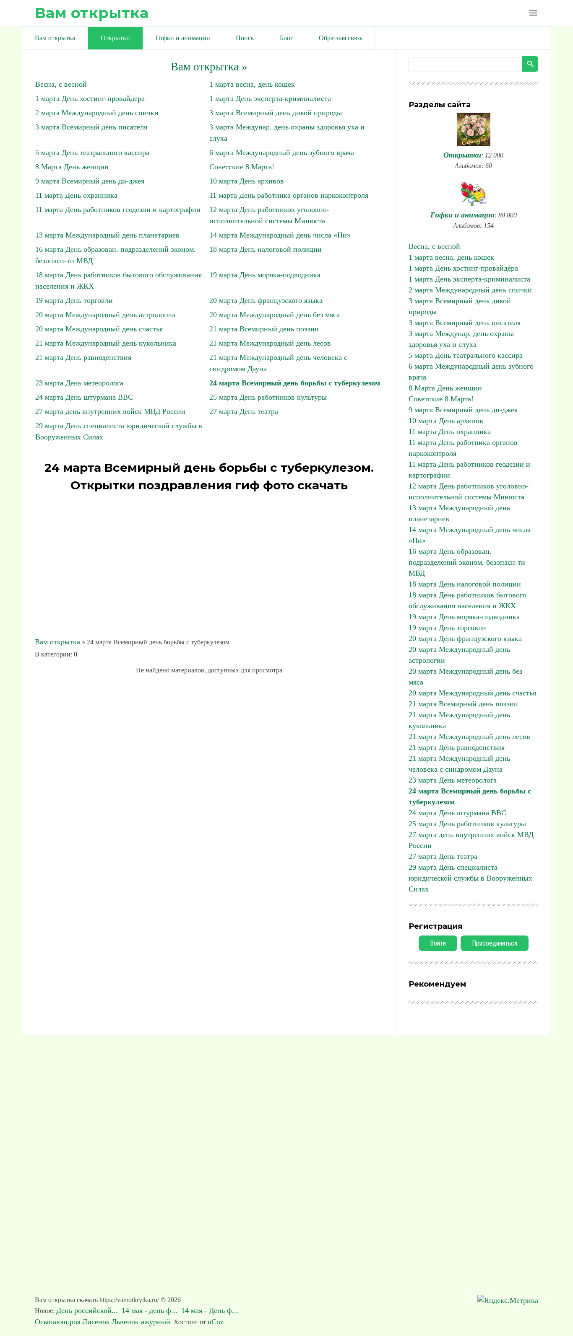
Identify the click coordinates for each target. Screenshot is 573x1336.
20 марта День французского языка (266, 300)
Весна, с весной (61, 84)
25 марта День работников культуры (268, 397)
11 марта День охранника (76, 195)
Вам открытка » (209, 66)
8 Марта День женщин (72, 167)
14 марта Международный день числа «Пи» (280, 235)
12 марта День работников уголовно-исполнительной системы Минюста (469, 491)
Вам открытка (91, 13)
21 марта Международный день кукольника (105, 343)
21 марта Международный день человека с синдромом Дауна (459, 763)
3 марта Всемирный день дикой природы (275, 113)
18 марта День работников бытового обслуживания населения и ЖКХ (467, 600)
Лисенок (96, 1322)
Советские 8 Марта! (241, 167)
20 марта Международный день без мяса (274, 314)
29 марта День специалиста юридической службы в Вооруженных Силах (470, 878)
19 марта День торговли (74, 300)
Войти (438, 943)
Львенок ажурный (141, 1322)
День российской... (88, 1310)
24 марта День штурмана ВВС (84, 397)
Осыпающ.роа (58, 1322)
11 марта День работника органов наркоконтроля (288, 195)
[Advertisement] (208, 564)
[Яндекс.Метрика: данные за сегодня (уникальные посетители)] (507, 1300)
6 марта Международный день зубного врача (281, 152)
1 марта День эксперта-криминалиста (270, 98)
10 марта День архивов (246, 181)
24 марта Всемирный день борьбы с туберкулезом (294, 383)
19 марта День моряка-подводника (264, 275)
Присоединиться (494, 943)
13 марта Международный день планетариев (107, 235)
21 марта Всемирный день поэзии (264, 329)
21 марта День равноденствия (83, 357)
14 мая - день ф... (151, 1310)
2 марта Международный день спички (97, 113)
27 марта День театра (243, 411)
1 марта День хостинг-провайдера (90, 98)
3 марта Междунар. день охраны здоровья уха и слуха (461, 339)
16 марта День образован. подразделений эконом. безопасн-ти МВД (467, 562)
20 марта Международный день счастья (99, 329)
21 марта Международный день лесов (270, 343)
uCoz (216, 1322)
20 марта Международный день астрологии (105, 314)
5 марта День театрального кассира (92, 152)
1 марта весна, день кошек (252, 84)
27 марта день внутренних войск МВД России (110, 411)
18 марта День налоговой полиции (265, 249)
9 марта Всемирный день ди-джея (89, 181)
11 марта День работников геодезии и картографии (118, 209)
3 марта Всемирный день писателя (91, 127)
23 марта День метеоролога (79, 383)
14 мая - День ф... (210, 1310)
